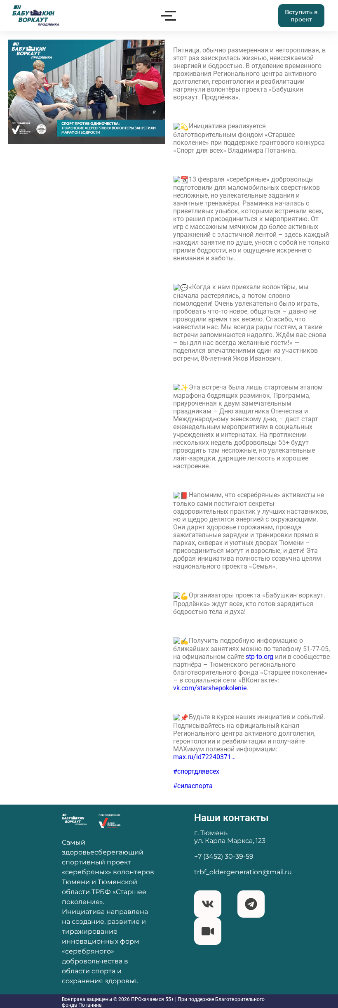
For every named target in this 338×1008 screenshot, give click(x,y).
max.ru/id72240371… (204, 757)
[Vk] (207, 904)
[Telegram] (251, 904)
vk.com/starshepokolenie (209, 688)
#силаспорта (193, 786)
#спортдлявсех (196, 771)
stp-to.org (259, 657)
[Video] (207, 931)
